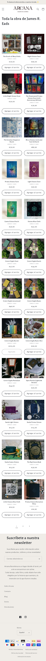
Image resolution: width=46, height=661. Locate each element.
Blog (6, 596)
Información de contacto (24, 656)
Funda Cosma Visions (12, 462)
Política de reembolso (31, 649)
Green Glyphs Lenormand (12, 301)
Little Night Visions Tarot (11, 96)
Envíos (6, 602)
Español (21, 632)
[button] (2, 9)
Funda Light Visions (12, 422)
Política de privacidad (17, 653)
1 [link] (16, 526)
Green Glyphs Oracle (34, 261)
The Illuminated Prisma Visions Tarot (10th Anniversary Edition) (34, 98)
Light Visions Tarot (34, 181)
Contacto (7, 591)
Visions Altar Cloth (34, 221)
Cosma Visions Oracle (12, 221)
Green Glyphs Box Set (12, 341)
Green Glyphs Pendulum (12, 380)
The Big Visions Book (34, 462)
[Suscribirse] (39, 559)
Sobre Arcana (9, 586)
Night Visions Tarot (34, 56)
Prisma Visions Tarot (12, 181)
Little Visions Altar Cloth (11, 502)
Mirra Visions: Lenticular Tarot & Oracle (34, 141)
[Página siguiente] (29, 526)
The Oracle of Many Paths (12, 56)
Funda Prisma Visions (34, 422)
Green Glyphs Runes (34, 301)
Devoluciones (9, 607)
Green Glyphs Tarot (11, 261)
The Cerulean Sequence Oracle (12, 141)
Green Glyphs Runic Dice (34, 341)
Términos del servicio (31, 653)
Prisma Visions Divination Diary (34, 503)
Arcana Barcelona (18, 649)
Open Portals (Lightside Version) (34, 381)
